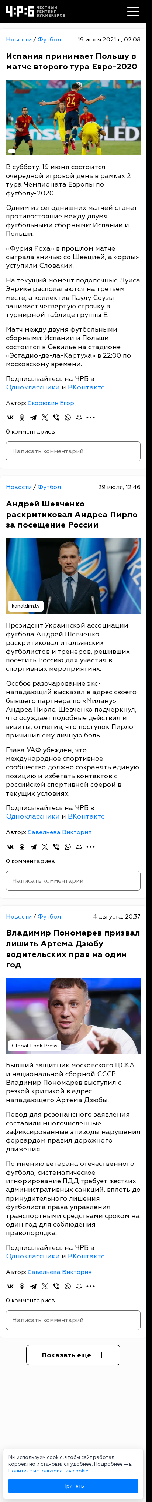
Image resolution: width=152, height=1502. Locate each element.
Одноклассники (33, 387)
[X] (44, 417)
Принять (73, 1486)
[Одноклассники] (22, 417)
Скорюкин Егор (51, 403)
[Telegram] (33, 417)
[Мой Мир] (79, 417)
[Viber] (56, 417)
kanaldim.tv (26, 606)
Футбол (49, 39)
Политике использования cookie (48, 1471)
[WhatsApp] (67, 417)
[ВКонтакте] (10, 417)
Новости (19, 39)
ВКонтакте (86, 387)
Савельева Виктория (59, 832)
